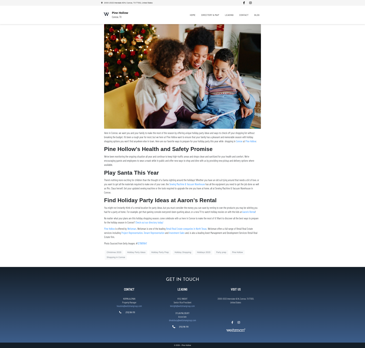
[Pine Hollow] (106, 14)
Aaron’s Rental (248, 211)
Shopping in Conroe (116, 257)
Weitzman (131, 228)
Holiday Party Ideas (136, 252)
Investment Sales (177, 232)
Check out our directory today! (149, 222)
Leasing (229, 15)
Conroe (239, 141)
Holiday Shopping (183, 252)
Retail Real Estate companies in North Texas (186, 228)
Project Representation (132, 232)
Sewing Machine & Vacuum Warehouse (187, 184)
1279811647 (142, 243)
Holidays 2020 (203, 252)
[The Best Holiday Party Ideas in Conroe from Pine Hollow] (182, 76)
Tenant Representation (154, 232)
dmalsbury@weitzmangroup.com (182, 320)
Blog (256, 15)
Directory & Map (210, 15)
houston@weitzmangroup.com (129, 305)
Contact (244, 15)
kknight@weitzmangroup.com (182, 305)
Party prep (221, 252)
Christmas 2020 (114, 252)
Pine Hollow (120, 12)
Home (192, 15)
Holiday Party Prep (160, 252)
